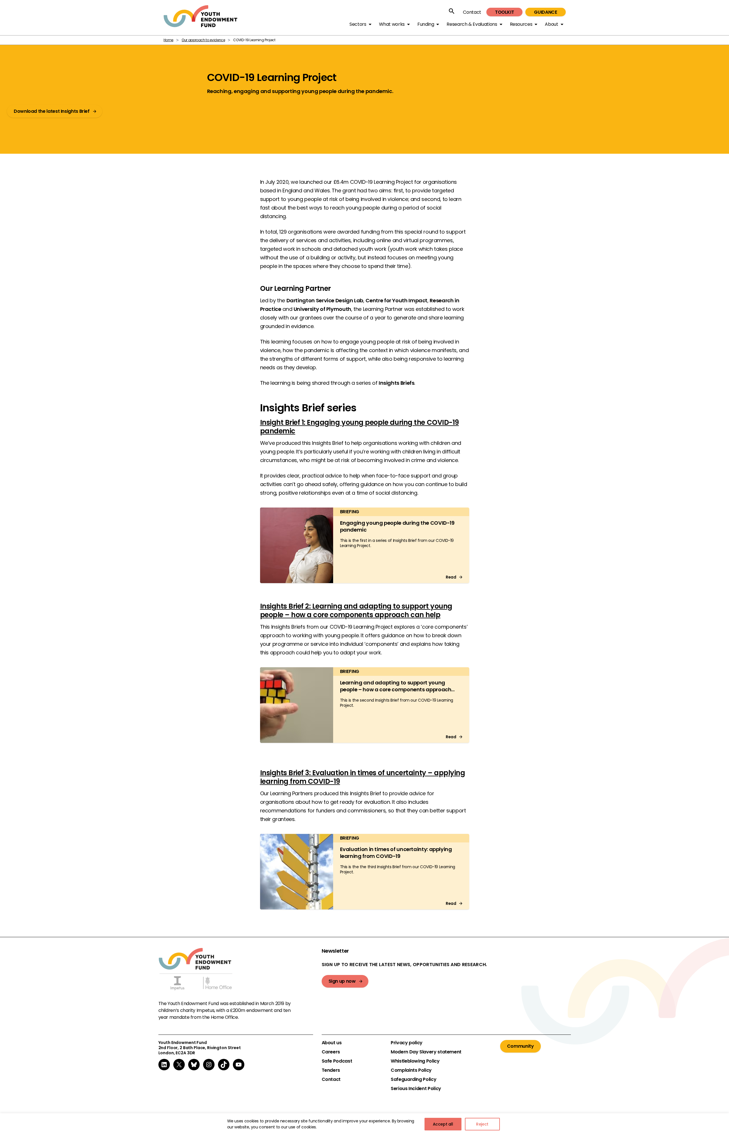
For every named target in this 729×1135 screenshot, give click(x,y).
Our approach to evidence (203, 39)
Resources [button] (521, 24)
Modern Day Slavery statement (426, 1052)
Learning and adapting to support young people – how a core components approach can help (395, 689)
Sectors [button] (357, 24)
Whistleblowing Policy (415, 1061)
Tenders (331, 1070)
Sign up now (342, 981)
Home (169, 39)
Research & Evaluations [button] (472, 24)
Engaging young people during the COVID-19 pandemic (397, 526)
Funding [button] (425, 24)
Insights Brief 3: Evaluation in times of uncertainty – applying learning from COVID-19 (362, 777)
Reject (482, 1124)
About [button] (551, 24)
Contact (472, 12)
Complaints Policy (411, 1070)
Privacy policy (407, 1043)
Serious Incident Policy (416, 1088)
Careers (331, 1052)
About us (332, 1043)
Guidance (545, 12)
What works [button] (392, 24)
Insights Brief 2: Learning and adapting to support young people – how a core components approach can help (356, 610)
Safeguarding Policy (413, 1079)
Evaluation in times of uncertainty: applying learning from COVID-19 (396, 853)
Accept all (443, 1124)
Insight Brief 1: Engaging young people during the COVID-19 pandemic (359, 427)
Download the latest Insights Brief (52, 111)
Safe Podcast (337, 1061)
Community (520, 1046)
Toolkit (504, 12)
